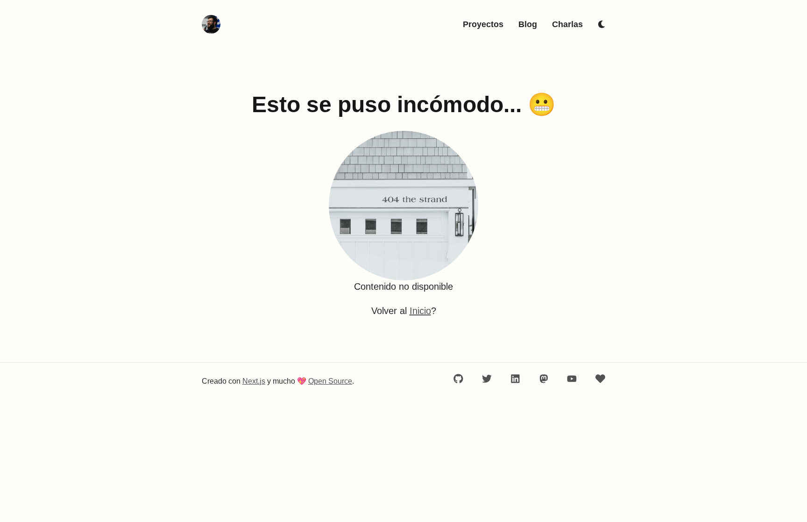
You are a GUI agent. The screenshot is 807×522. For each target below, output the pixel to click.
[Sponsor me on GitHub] (600, 379)
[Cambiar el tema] (601, 24)
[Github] (458, 379)
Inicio (420, 311)
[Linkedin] (515, 379)
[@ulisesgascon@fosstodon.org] (544, 379)
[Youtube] (572, 379)
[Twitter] (487, 379)
